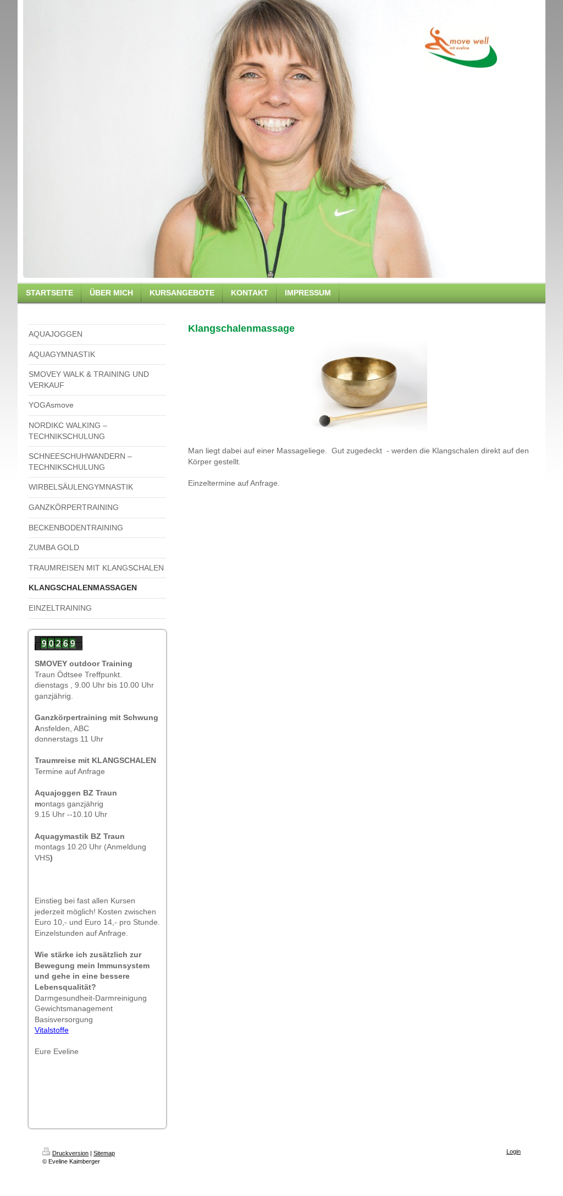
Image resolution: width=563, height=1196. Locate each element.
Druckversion (70, 1153)
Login (513, 1151)
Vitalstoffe (52, 1029)
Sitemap (104, 1153)
